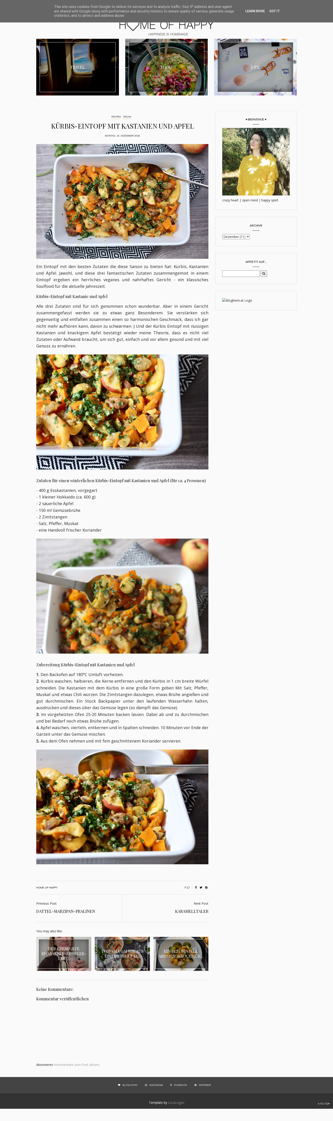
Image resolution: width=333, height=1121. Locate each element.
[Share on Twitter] (201, 887)
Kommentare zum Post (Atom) (76, 1064)
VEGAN (127, 116)
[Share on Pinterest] (206, 887)
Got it (274, 11)
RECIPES (116, 116)
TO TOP (324, 1103)
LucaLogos (176, 1102)
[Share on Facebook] (195, 887)
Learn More (255, 11)
